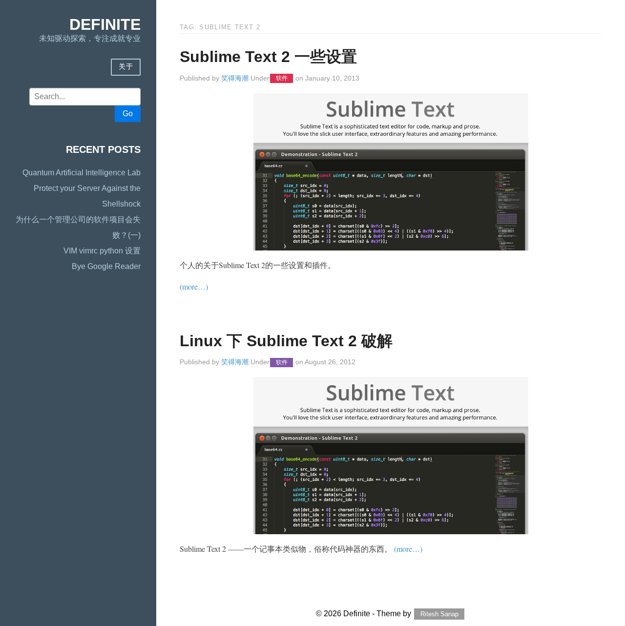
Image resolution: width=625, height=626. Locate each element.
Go (128, 113)
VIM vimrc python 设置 (102, 251)
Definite (105, 24)
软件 (282, 79)
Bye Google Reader (106, 266)
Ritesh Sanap (439, 614)
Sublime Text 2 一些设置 (268, 56)
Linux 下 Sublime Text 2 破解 (286, 341)
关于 (126, 66)
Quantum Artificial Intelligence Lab (81, 172)
